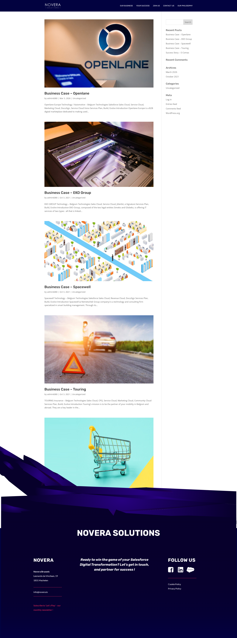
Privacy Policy (174, 588)
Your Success (142, 6)
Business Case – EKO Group (67, 193)
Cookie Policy (174, 584)
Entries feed (171, 104)
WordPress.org (173, 113)
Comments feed (173, 108)
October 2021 (172, 76)
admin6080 (52, 98)
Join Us (156, 6)
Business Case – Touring (65, 389)
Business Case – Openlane (66, 93)
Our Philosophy (185, 6)
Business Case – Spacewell (67, 287)
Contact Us (168, 6)
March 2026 (171, 72)
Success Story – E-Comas (177, 52)
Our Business (126, 6)
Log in (169, 99)
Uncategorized (79, 98)
